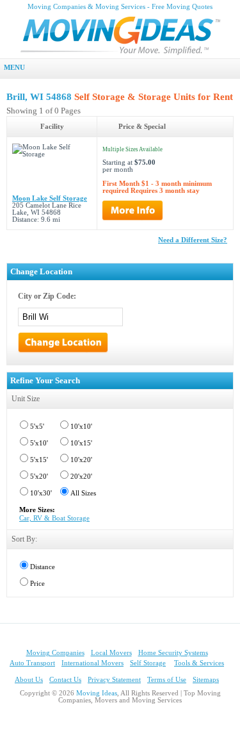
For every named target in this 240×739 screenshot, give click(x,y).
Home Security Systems (173, 652)
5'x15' (39, 459)
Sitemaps (206, 679)
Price (37, 583)
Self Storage (148, 663)
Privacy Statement (114, 679)
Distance (42, 566)
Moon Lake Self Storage (49, 198)
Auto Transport (32, 663)
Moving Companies (55, 652)
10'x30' (41, 493)
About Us (29, 679)
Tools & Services (199, 663)
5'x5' (37, 426)
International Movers (92, 663)
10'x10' (81, 426)
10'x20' (81, 459)
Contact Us (65, 679)
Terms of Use (166, 679)
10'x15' (81, 443)
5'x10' (39, 443)
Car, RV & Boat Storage (54, 518)
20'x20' (81, 476)
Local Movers (111, 652)
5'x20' (39, 476)
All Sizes (83, 493)
